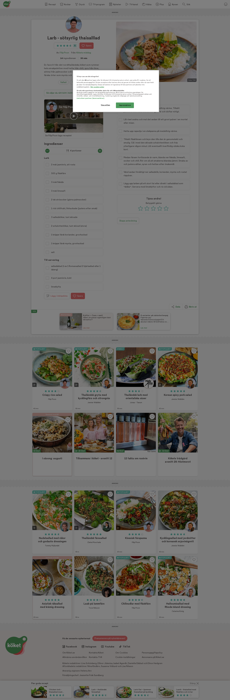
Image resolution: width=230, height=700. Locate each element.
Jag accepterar (125, 105)
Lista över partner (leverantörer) (90, 98)
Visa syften (105, 105)
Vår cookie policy (97, 87)
